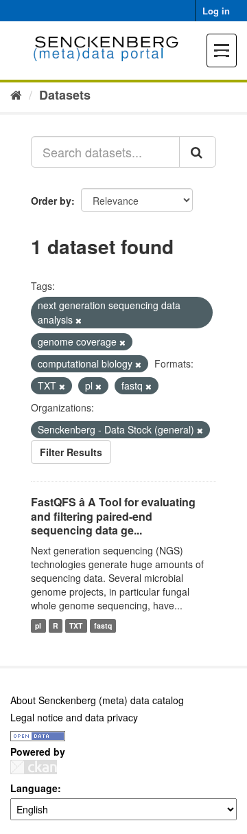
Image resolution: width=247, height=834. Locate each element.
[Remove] (78, 320)
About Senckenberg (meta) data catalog (97, 700)
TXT (75, 625)
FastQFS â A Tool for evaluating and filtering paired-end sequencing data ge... (113, 516)
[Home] (16, 94)
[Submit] (197, 152)
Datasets (65, 95)
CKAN (33, 767)
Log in (216, 10)
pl (38, 625)
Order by (51, 200)
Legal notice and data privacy (74, 717)
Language (34, 788)
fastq (103, 625)
